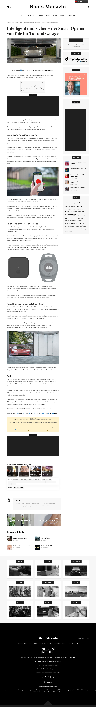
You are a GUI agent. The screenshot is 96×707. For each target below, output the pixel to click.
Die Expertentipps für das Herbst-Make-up (77, 181)
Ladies (23, 16)
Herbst (71, 209)
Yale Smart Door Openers (16, 127)
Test (81, 226)
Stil (50, 413)
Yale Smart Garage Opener (21, 247)
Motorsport (83, 215)
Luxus (20, 413)
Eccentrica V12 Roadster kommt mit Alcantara (78, 163)
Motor (55, 16)
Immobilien (48, 479)
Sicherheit (11, 481)
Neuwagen (75, 218)
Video (78, 229)
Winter (66, 231)
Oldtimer (81, 218)
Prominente (68, 223)
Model (78, 215)
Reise (45, 413)
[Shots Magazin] (48, 6)
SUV (79, 226)
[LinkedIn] (54, 677)
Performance (76, 220)
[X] (42, 677)
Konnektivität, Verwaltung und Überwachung (32, 89)
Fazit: (22, 91)
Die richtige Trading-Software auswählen (50, 545)
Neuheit (68, 218)
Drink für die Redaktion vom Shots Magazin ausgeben (48, 661)
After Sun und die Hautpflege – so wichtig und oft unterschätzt (49, 521)
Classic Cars (67, 206)
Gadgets (35, 479)
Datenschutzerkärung (44, 686)
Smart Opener (18, 481)
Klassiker (81, 209)
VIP (80, 229)
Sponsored (75, 643)
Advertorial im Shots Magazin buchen (48, 665)
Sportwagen (72, 226)
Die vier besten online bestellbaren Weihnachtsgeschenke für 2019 (20, 537)
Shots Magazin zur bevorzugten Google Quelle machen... (37, 70)
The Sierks (72, 657)
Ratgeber (74, 223)
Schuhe (83, 223)
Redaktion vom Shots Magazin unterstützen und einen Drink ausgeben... (33, 430)
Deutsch (80, 1)
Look (82, 211)
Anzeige (21, 479)
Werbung (48, 481)
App (25, 479)
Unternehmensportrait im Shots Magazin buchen (48, 672)
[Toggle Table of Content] (42, 83)
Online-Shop (67, 220)
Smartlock (31, 481)
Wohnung (53, 481)
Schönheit (38, 413)
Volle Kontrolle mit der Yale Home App (31, 87)
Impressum (54, 686)
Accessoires (71, 16)
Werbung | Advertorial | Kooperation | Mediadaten (18, 628)
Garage (39, 479)
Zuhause (14, 483)
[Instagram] (51, 677)
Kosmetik (74, 211)
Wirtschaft (70, 231)
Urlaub (74, 229)
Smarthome (25, 481)
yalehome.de (41, 404)
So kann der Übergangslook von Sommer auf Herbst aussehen (77, 188)
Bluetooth (29, 479)
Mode (26, 413)
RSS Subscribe (85, 22)
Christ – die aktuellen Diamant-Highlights (22, 545)
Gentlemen (31, 16)
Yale (10, 483)
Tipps (84, 226)
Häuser (43, 479)
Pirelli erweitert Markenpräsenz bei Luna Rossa (78, 169)
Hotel (77, 209)
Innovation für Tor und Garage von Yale (31, 85)
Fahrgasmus (73, 206)
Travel (62, 16)
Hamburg (67, 209)
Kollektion (68, 211)
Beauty (47, 16)
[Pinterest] (48, 677)
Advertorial (16, 479)
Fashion (40, 16)
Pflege (80, 220)
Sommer (67, 226)
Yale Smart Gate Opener (33, 159)
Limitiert (79, 211)
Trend (55, 413)
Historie (74, 209)
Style (76, 226)
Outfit (71, 220)
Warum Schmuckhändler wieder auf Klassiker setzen (78, 175)
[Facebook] (45, 677)
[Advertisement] (33, 106)
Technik (43, 481)
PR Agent (65, 657)
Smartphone (38, 481)
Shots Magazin (48, 638)
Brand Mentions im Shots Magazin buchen (48, 669)
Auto (31, 413)
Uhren (70, 229)
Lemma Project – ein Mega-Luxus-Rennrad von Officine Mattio (50, 537)
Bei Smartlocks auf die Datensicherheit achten (20, 521)
